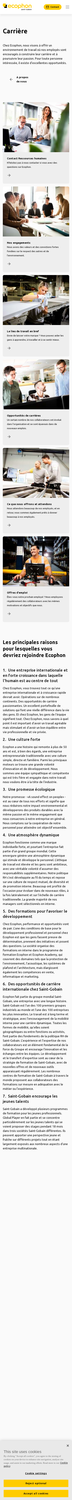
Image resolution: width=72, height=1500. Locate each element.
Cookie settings (36, 1473)
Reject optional (36, 1483)
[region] (36, 1470)
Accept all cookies (36, 1493)
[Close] (68, 1446)
